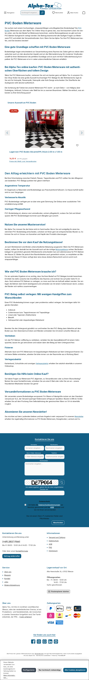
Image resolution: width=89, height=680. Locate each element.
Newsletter (79, 416)
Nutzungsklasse (62, 249)
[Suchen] (42, 12)
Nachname (54, 445)
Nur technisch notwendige (50, 670)
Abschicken (58, 523)
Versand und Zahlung (57, 537)
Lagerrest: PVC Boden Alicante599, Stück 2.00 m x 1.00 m (35, 152)
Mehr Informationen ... (9, 676)
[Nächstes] (81, 132)
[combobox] (30, 12)
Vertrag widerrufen (12, 556)
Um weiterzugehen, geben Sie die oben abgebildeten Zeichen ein (44, 488)
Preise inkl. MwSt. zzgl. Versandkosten (22, 161)
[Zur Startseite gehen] (44, 5)
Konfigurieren (29, 670)
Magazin (7, 575)
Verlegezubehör (42, 363)
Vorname (34, 445)
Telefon (54, 453)
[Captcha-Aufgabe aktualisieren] (61, 482)
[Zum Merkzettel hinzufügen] (77, 145)
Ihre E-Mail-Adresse (34, 453)
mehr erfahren (25, 617)
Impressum (53, 551)
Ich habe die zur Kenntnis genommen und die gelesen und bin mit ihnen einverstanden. (46, 507)
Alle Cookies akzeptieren (75, 670)
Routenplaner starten (60, 591)
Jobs (6, 582)
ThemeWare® (61, 655)
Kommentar (44, 461)
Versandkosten (39, 653)
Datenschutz (54, 541)
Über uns (7, 572)
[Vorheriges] (7, 132)
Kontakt (7, 579)
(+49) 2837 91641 (11, 541)
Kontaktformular (22, 551)
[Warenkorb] (84, 12)
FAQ (50, 547)
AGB (52, 507)
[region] (44, 132)
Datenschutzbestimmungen (49, 505)
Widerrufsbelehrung (12, 585)
